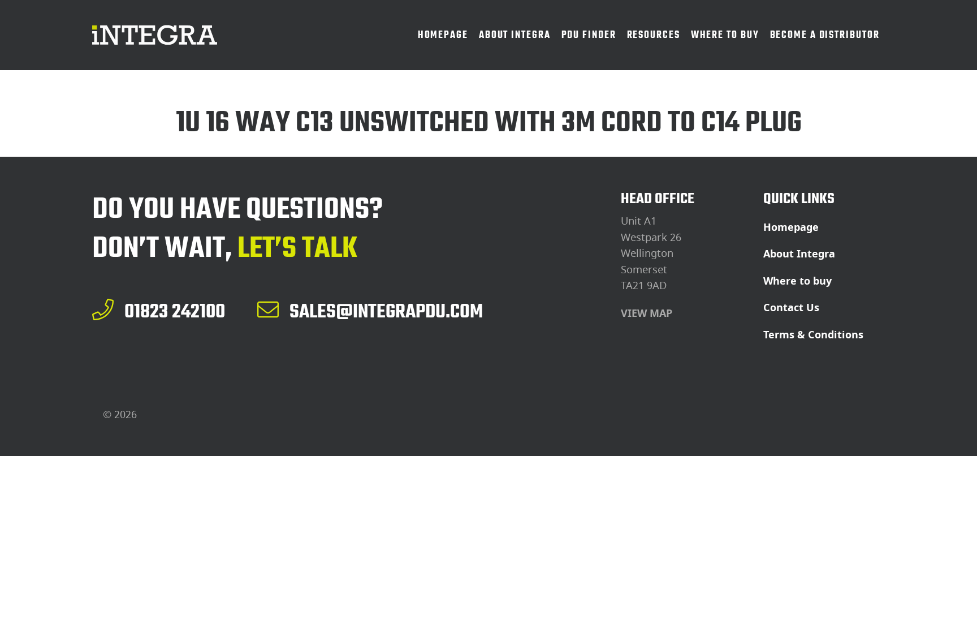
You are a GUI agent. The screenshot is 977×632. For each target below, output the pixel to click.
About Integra (799, 254)
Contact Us (791, 307)
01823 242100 (174, 311)
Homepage (791, 227)
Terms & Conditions (813, 335)
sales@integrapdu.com (386, 311)
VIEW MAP (646, 313)
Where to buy (797, 281)
